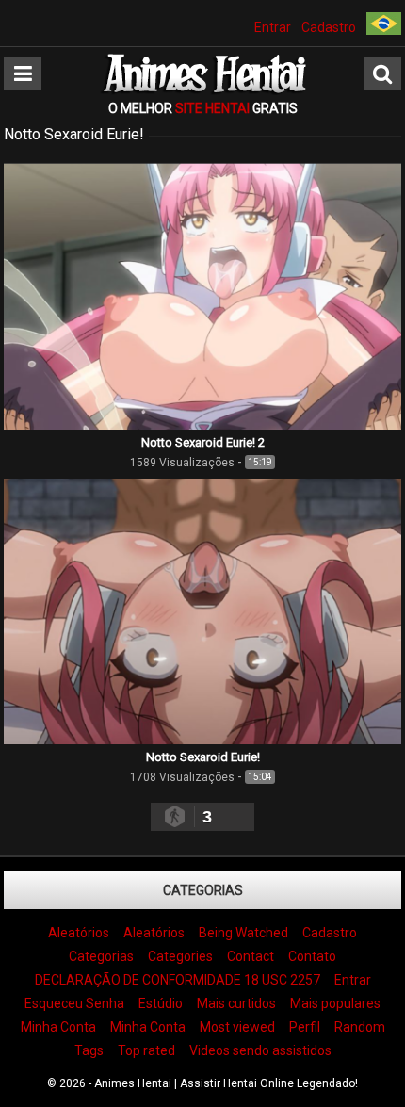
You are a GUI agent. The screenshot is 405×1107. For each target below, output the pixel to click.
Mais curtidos (236, 1003)
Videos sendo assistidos (260, 1050)
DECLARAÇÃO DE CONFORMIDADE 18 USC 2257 (177, 979)
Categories (180, 956)
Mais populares (335, 1003)
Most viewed (237, 1026)
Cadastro (328, 27)
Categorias (203, 890)
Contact (250, 956)
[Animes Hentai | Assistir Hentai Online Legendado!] (202, 90)
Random (359, 1026)
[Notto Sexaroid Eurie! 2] (202, 424)
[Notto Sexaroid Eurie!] (202, 739)
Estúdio (160, 1003)
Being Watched (243, 932)
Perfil (304, 1026)
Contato (312, 956)
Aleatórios (78, 932)
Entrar (272, 27)
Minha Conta (58, 1026)
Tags (89, 1050)
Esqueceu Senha (74, 1003)
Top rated (146, 1050)
